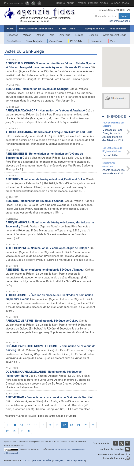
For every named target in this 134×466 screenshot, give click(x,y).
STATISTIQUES (67, 28)
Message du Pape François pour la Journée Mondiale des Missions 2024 (112, 135)
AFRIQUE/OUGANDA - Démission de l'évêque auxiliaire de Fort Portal (49, 132)
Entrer (124, 16)
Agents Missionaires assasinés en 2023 (113, 171)
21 (57, 425)
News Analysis (34, 41)
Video (112, 41)
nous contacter (118, 28)
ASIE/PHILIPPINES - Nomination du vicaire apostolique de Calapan (47, 248)
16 (21, 425)
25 (85, 425)
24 (78, 425)
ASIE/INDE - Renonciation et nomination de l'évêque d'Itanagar (45, 269)
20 (50, 425)
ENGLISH (71, 3)
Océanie (93, 35)
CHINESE (115, 3)
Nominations (14, 41)
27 (7, 431)
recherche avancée (119, 20)
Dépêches (12, 35)
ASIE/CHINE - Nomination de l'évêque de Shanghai (37, 89)
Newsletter (95, 41)
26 (93, 425)
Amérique (64, 35)
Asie (52, 35)
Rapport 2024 (110, 155)
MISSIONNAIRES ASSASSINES (36, 28)
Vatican (27, 35)
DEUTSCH (104, 3)
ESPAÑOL (81, 3)
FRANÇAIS (93, 3)
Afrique (40, 35)
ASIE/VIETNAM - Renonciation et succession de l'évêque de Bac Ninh (49, 397)
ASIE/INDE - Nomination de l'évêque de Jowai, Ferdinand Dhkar (45, 179)
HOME (10, 28)
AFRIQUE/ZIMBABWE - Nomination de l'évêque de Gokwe (42, 321)
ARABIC (125, 3)
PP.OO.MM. (76, 41)
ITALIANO (60, 3)
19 (43, 425)
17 (28, 425)
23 (71, 425)
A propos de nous (95, 28)
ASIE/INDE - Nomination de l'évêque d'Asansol (35, 201)
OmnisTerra (55, 41)
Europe (79, 35)
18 (35, 425)
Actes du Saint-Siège (114, 35)
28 (14, 431)
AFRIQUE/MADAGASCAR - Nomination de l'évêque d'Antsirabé (45, 110)
